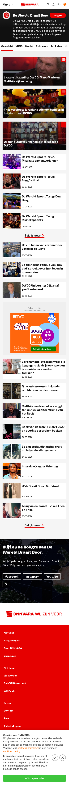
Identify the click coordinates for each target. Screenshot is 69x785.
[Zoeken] (48, 4)
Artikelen (56, 46)
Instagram (32, 576)
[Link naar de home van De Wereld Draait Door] (6, 15)
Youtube (52, 576)
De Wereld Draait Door (30, 15)
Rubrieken (42, 46)
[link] (34, 235)
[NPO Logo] (64, 5)
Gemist (29, 46)
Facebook (11, 576)
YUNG (19, 46)
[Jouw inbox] (53, 4)
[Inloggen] (58, 4)
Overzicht (7, 46)
